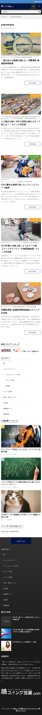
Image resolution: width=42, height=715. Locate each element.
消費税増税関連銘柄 (30, 118)
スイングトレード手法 (13, 375)
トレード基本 (7, 391)
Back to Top (21, 541)
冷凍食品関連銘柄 (17, 118)
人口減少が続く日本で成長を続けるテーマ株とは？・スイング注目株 (21, 123)
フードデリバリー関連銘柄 (20, 242)
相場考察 (36, 157)
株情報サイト (7, 408)
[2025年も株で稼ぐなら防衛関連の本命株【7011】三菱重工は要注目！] (6, 634)
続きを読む (32, 83)
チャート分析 (10, 380)
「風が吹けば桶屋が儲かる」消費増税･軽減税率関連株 (20, 62)
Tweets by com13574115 (10, 531)
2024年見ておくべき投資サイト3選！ (24, 642)
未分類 (5, 403)
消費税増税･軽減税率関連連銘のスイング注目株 (20, 311)
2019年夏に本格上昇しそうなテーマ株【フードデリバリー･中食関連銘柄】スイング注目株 (20, 248)
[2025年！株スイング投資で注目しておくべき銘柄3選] (6, 621)
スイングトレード (9, 369)
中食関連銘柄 (16, 57)
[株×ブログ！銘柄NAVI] (30, 351)
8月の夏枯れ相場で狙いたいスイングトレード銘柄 (20, 186)
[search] (39, 11)
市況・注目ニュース (9, 397)
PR (4, 363)
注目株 (36, 35)
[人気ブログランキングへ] (6, 351)
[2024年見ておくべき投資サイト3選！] (6, 646)
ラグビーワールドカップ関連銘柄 (13, 181)
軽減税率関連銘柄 (27, 57)
